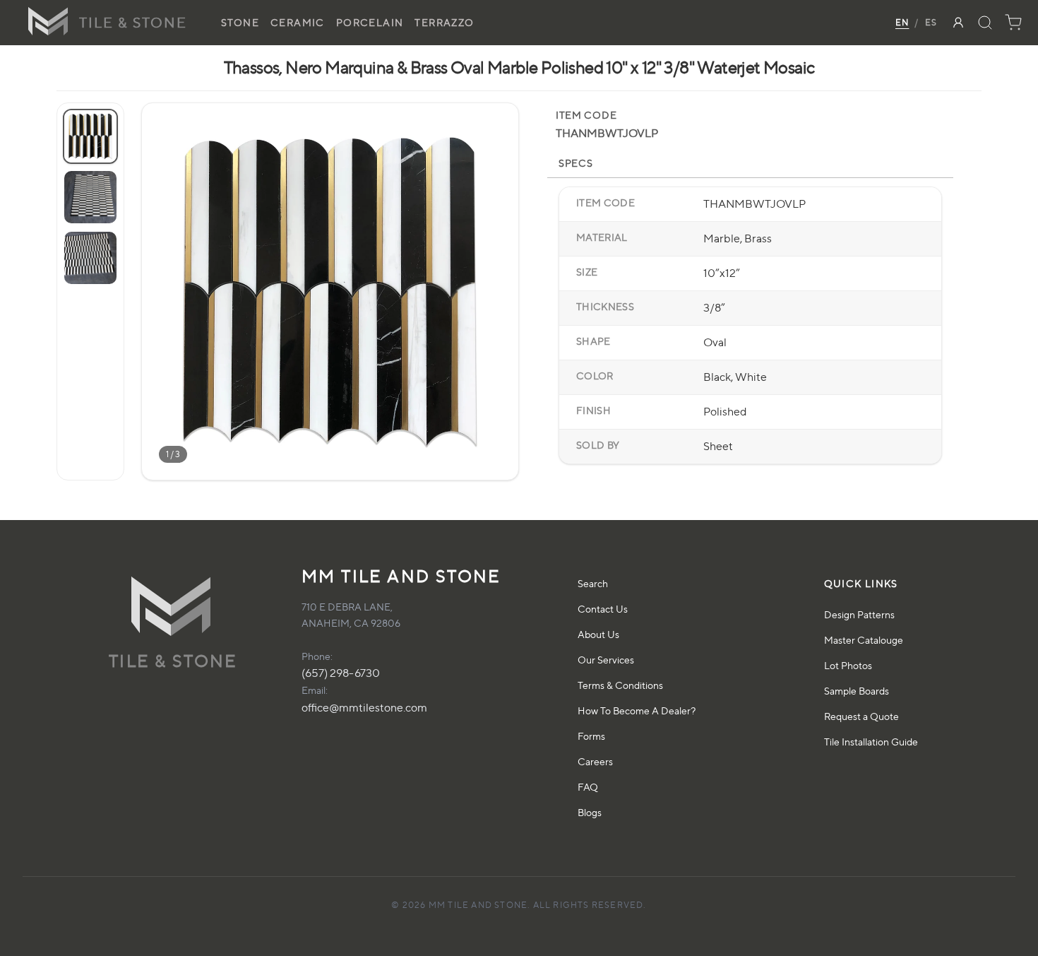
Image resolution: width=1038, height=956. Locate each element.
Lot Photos (848, 665)
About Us (598, 634)
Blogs (590, 812)
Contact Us (603, 609)
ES (931, 22)
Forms (591, 736)
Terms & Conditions (620, 685)
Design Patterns (859, 614)
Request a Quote (861, 716)
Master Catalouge (863, 640)
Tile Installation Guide (871, 742)
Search (593, 583)
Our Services (606, 660)
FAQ (588, 787)
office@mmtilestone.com (364, 707)
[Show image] (90, 136)
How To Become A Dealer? (637, 710)
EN (902, 22)
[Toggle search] (985, 22)
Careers (595, 761)
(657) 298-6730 (341, 673)
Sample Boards (856, 691)
